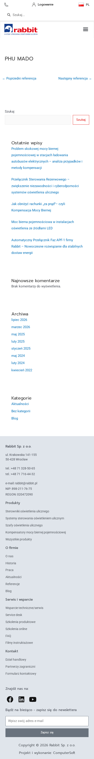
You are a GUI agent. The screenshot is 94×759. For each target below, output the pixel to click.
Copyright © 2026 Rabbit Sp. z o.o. (47, 745)
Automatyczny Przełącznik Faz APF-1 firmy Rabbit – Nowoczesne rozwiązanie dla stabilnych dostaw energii (47, 246)
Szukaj (9, 111)
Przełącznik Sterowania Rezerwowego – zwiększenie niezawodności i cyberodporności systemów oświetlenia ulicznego (45, 185)
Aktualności (20, 404)
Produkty (12, 503)
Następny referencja (75, 78)
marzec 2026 (20, 327)
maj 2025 (18, 334)
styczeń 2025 (20, 348)
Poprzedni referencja (19, 78)
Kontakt (11, 651)
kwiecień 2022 (21, 370)
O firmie (11, 547)
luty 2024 (17, 363)
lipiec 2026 (19, 320)
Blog (14, 418)
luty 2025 (17, 341)
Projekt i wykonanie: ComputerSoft (47, 752)
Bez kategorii (20, 411)
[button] (86, 29)
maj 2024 (18, 356)
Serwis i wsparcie (19, 599)
